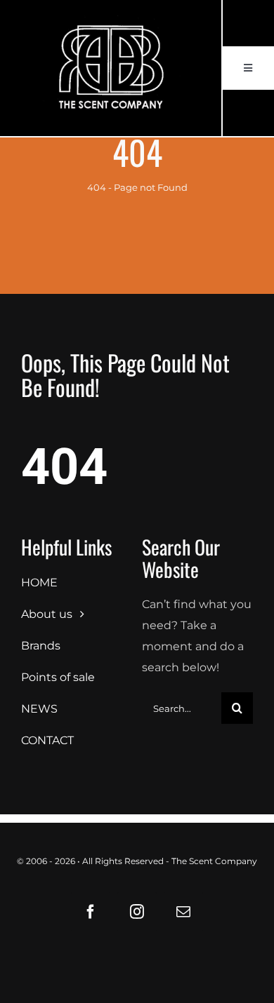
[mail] (183, 911)
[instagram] (137, 911)
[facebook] (90, 911)
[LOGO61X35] (110, 68)
